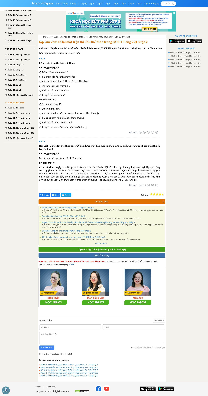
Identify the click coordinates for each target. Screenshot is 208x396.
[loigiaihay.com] (42, 4)
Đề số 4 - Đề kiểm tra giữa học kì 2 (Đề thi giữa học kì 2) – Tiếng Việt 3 (69, 367)
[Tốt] (152, 132)
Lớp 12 (59, 3)
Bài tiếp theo (101, 201)
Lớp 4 (123, 3)
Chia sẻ (56, 195)
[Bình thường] (148, 132)
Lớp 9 (84, 3)
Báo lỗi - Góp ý (101, 255)
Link (71, 264)
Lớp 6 (107, 3)
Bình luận (45, 195)
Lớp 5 (115, 3)
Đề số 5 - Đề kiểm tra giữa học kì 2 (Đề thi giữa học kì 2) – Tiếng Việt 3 (69, 364)
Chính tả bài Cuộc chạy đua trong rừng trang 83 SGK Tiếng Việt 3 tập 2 (73, 237)
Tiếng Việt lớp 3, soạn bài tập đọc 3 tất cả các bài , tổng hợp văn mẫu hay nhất (76, 36)
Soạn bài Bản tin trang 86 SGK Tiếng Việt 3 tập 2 (63, 216)
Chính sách (51, 386)
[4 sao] (160, 194)
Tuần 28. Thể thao (122, 36)
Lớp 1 (147, 3)
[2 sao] (154, 194)
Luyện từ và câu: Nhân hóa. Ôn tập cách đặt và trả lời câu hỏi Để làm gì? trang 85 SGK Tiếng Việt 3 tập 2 (88, 222)
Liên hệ (38, 386)
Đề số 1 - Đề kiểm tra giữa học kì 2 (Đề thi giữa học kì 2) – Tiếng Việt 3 (69, 375)
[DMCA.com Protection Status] (82, 392)
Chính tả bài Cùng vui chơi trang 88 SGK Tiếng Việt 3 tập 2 (68, 207)
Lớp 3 (131, 3)
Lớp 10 (75, 3)
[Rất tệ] (140, 132)
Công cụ (155, 3)
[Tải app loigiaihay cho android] (176, 41)
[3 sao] (157, 194)
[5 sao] (163, 194)
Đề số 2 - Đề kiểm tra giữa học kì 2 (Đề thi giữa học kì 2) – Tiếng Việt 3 (69, 373)
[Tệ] (144, 132)
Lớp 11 (67, 3)
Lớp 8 (91, 3)
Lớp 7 (99, 3)
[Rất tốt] (156, 132)
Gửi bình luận (46, 348)
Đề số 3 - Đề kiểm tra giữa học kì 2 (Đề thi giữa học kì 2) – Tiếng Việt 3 (69, 370)
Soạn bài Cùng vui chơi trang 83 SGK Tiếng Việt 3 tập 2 (66, 230)
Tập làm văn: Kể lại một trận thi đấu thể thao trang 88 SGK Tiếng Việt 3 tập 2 (93, 42)
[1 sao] (151, 194)
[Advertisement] (186, 106)
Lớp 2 (139, 3)
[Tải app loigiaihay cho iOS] (194, 41)
